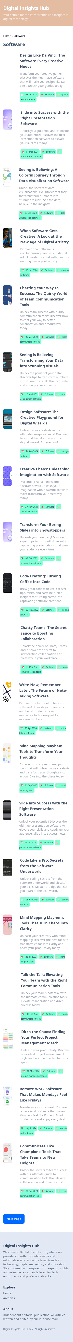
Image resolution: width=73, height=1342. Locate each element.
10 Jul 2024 (28, 1128)
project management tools (41, 1073)
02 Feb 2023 (30, 1014)
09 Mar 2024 (29, 337)
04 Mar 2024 (30, 151)
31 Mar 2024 (30, 667)
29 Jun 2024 (29, 270)
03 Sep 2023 (28, 213)
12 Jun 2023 (29, 394)
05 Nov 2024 (29, 899)
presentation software (40, 154)
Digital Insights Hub (26, 8)
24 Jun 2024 (28, 842)
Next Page (14, 1219)
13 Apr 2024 (28, 728)
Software (47, 94)
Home (7, 36)
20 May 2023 (29, 609)
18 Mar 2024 (30, 1071)
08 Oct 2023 (29, 558)
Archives (9, 1298)
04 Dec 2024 (29, 1191)
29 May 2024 (29, 506)
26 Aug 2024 (29, 451)
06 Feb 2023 (29, 94)
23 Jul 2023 (28, 956)
